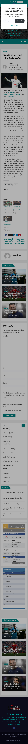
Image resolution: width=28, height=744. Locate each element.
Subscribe (20, 20)
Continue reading (14, 25)
